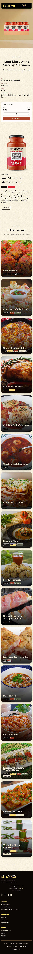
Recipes (3, 917)
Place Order (4, 920)
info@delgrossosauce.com (16, 886)
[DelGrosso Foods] (8, 876)
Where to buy (5, 922)
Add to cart (17, 118)
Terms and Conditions (11, 946)
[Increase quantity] (28, 114)
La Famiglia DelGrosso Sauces (10, 909)
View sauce (6, 207)
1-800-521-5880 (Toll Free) (16, 888)
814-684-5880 (16, 891)
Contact (3, 936)
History (3, 933)
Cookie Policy (16, 949)
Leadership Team (6, 930)
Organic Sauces (6, 907)
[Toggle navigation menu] (28, 5)
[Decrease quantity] (4, 114)
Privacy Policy (24, 946)
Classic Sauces (5, 904)
